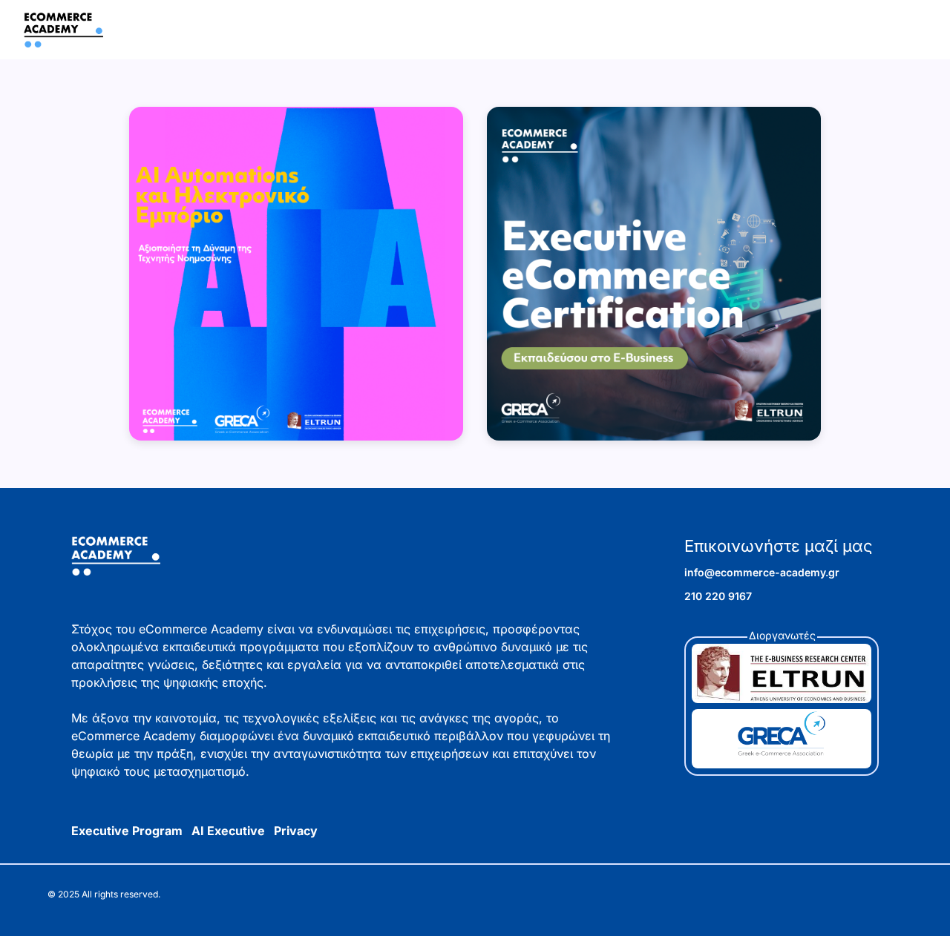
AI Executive (228, 830)
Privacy (296, 830)
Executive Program (127, 830)
